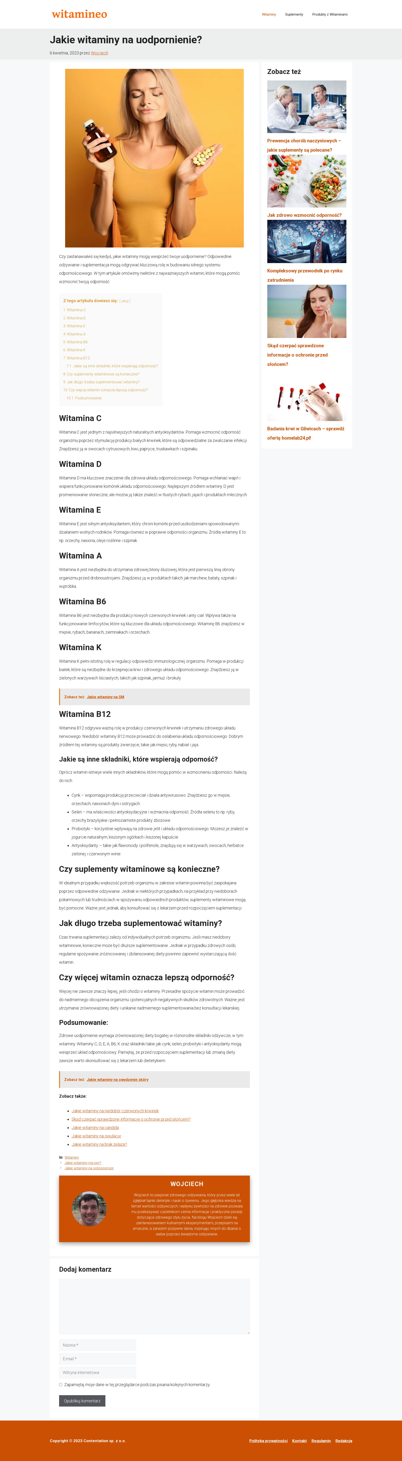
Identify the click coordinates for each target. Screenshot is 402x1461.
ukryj (124, 301)
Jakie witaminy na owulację (96, 1135)
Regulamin (321, 1440)
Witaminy (269, 14)
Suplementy (294, 14)
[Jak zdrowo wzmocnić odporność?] (306, 183)
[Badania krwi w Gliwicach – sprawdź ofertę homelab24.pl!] (306, 396)
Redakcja (343, 1440)
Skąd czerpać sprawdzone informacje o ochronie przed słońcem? (131, 1119)
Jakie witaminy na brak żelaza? (99, 1144)
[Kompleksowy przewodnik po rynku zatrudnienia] (306, 243)
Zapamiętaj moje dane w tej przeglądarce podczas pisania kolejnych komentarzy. (137, 1384)
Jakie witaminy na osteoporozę (89, 1168)
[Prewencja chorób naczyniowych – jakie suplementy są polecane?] (306, 108)
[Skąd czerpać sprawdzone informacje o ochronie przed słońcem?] (306, 313)
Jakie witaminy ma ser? (83, 1163)
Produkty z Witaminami (330, 14)
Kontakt (299, 1440)
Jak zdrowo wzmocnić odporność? (304, 215)
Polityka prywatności (268, 1440)
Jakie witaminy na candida (95, 1127)
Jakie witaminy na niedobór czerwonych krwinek (115, 1110)
